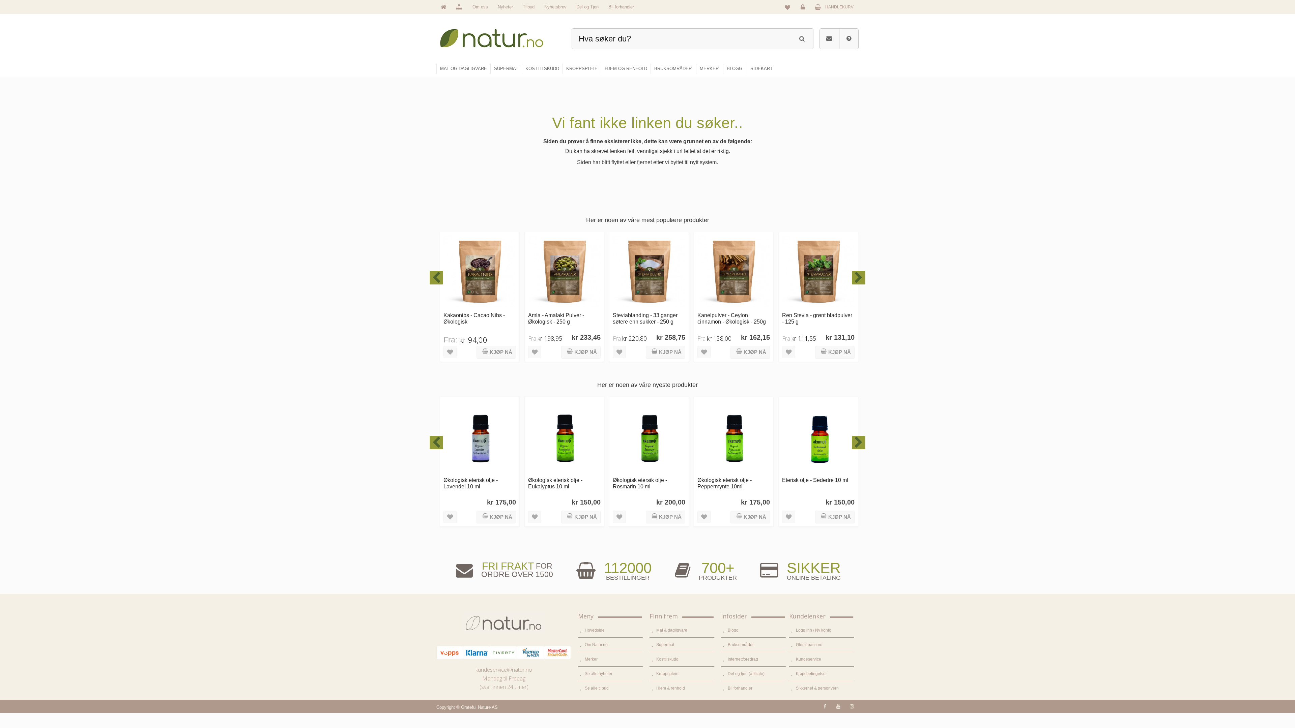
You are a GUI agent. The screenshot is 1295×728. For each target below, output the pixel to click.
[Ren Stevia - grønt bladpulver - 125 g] (818, 272)
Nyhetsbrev (555, 6)
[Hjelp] (848, 39)
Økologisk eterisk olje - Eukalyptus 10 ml (555, 483)
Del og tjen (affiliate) (746, 673)
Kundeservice (808, 659)
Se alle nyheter (598, 673)
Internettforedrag (743, 659)
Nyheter (505, 6)
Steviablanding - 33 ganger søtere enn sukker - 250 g (645, 318)
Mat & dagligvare (671, 630)
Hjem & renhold (670, 688)
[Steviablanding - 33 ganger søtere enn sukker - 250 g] (649, 272)
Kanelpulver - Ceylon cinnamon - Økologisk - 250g (731, 318)
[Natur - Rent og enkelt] (497, 35)
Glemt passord (809, 644)
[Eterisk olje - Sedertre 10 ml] (818, 436)
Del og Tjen (587, 6)
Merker (591, 659)
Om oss (480, 6)
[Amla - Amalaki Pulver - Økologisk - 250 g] (564, 272)
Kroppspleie (667, 673)
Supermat (665, 644)
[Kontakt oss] (829, 39)
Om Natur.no (596, 644)
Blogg (733, 630)
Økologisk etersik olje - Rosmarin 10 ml (640, 483)
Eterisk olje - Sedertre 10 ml (815, 480)
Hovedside (595, 630)
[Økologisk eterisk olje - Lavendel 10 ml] (479, 436)
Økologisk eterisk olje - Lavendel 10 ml (470, 483)
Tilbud (529, 6)
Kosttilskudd (667, 659)
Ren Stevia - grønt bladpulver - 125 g (817, 318)
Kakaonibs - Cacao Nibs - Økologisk (474, 318)
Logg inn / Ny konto (813, 630)
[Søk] (802, 38)
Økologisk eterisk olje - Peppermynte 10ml (724, 483)
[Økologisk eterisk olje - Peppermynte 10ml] (733, 436)
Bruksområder (741, 644)
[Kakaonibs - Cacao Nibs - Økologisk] (479, 272)
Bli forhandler (621, 6)
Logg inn (803, 12)
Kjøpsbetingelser (811, 673)
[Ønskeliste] (787, 7)
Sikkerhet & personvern (817, 688)
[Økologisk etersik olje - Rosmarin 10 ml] (649, 436)
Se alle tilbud (597, 688)
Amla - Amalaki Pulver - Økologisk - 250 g (556, 318)
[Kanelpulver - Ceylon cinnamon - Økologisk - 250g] (733, 272)
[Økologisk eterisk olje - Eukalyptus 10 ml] (564, 436)
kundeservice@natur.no (504, 669)
